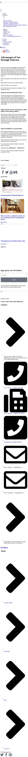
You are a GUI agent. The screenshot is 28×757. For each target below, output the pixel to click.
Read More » (4, 198)
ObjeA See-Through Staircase (10, 22)
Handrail (5, 30)
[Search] (16, 165)
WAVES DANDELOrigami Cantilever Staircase (15, 25)
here (9, 152)
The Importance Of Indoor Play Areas (13, 241)
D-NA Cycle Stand (8, 35)
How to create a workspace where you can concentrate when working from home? (13, 217)
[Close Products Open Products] (4, 17)
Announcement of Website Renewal (12, 195)
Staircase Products (7, 20)
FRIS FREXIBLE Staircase (10, 26)
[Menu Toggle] (1, 10)
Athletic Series (6, 32)
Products (4, 548)
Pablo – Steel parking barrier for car (12, 36)
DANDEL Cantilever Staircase (10, 23)
